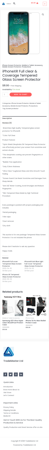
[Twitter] (11, 374)
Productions (26, 67)
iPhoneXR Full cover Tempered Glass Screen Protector (12, 263)
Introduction (8, 387)
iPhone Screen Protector (11, 65)
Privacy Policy (8, 407)
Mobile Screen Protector (11, 67)
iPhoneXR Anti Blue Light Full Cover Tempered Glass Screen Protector (33, 263)
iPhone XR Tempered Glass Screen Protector (11, 275)
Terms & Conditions (11, 413)
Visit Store (7, 392)
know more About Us (11, 390)
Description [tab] (7, 118)
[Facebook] (5, 374)
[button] (43, 14)
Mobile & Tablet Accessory (32, 65)
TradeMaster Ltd (8, 3)
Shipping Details (9, 410)
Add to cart (20, 94)
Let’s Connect (8, 395)
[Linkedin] (21, 374)
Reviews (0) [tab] (7, 123)
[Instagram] (16, 374)
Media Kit (6, 416)
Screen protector (12, 108)
